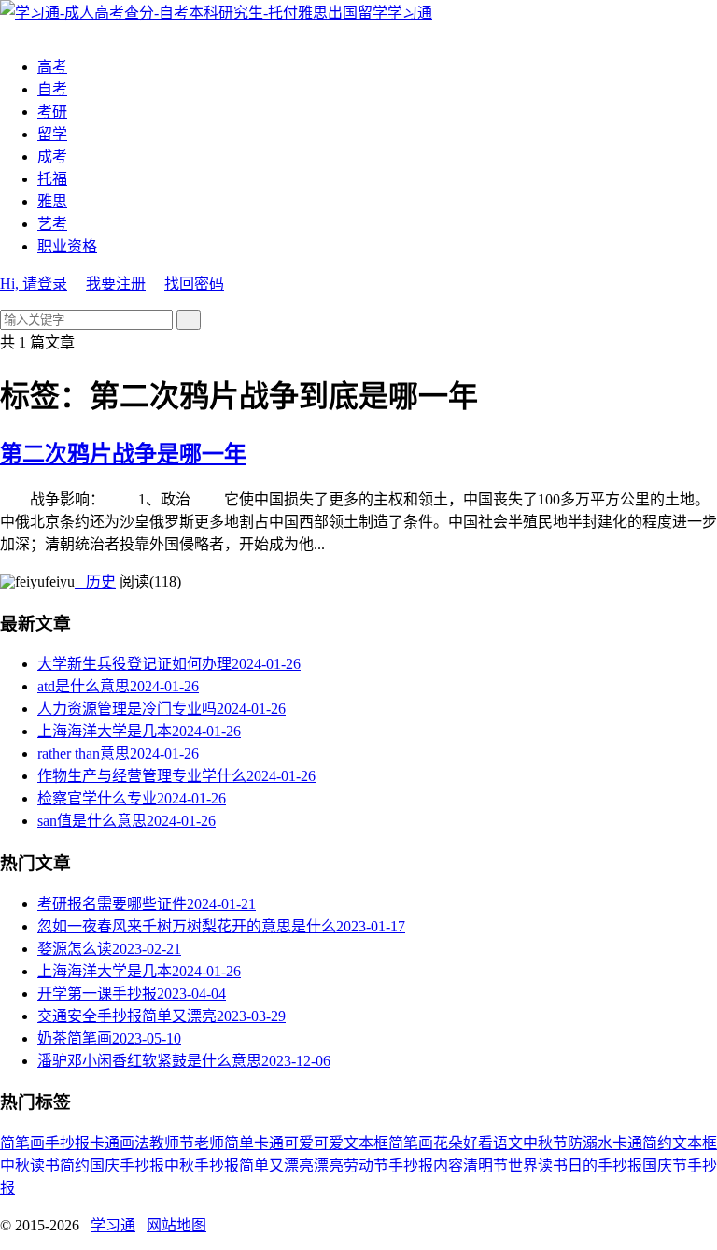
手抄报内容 (425, 1165)
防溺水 (590, 1143)
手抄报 (67, 1143)
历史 (95, 581)
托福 (52, 179)
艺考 (52, 224)
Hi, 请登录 (33, 283)
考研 (52, 112)
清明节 (485, 1165)
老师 (209, 1143)
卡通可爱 (284, 1143)
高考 (52, 67)
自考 (52, 89)
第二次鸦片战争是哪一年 (123, 454)
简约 (75, 1165)
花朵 (448, 1143)
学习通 (409, 13)
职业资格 (67, 246)
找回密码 (194, 283)
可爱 (329, 1143)
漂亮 (329, 1165)
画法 (134, 1143)
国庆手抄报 (127, 1165)
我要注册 (116, 283)
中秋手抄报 (201, 1165)
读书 (45, 1165)
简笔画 (22, 1143)
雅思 (52, 201)
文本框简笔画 (388, 1143)
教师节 (171, 1143)
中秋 (15, 1165)
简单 (239, 1143)
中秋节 (545, 1143)
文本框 (694, 1143)
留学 (52, 134)
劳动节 (366, 1165)
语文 (508, 1143)
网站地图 (176, 1225)
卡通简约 (642, 1143)
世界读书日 (545, 1165)
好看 (478, 1143)
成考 (52, 156)
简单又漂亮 (276, 1165)
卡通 (105, 1143)
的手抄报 (612, 1165)
